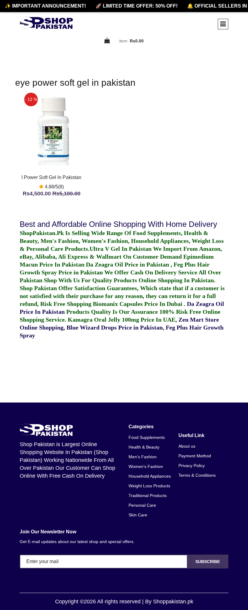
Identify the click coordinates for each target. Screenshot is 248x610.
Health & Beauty (144, 447)
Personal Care (142, 505)
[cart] (107, 41)
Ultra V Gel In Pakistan (121, 248)
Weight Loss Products (149, 485)
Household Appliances (150, 476)
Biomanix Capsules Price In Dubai (138, 303)
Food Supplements (147, 437)
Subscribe (207, 561)
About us (186, 446)
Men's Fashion (143, 456)
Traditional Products (148, 495)
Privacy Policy (191, 465)
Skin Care (138, 514)
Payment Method (194, 455)
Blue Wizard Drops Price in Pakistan (115, 327)
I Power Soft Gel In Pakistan (51, 177)
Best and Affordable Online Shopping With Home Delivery (118, 224)
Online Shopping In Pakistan (175, 280)
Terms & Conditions (197, 475)
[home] (46, 23)
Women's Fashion (146, 466)
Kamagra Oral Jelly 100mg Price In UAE (121, 319)
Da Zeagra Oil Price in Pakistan (128, 264)
